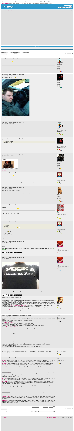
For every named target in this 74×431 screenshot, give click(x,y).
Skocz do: (32, 411)
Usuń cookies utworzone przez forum (54, 417)
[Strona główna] (8, 6)
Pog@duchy (12, 10)
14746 (59, 213)
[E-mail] (57, 70)
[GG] (59, 86)
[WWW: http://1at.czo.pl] (59, 182)
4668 (58, 82)
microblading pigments (5, 368)
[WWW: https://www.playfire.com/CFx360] (57, 86)
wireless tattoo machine (6, 396)
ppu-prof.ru (8, 309)
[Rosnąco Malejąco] (52, 406)
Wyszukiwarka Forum (69, 6)
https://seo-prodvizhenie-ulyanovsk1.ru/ (12, 326)
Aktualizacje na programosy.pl (5, 3)
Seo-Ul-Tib (5, 316)
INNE (8, 10)
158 (58, 66)
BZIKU (5, 242)
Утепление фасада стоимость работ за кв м (18, 305)
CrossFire (5, 75)
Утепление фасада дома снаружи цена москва (11, 297)
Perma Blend (4, 363)
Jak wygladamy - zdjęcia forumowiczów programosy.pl (15, 52)
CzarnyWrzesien (6, 155)
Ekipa (47, 417)
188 (58, 163)
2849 (58, 265)
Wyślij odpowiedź (3, 53)
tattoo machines (4, 385)
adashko (5, 188)
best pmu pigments (9, 366)
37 (69, 53)
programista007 (59, 64)
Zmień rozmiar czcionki (71, 10)
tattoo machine (4, 381)
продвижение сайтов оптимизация (8, 322)
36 (68, 53)
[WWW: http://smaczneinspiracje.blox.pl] (57, 217)
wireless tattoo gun (5, 400)
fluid (57, 211)
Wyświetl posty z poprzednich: (27, 406)
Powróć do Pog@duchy (5, 411)
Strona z (62, 53)
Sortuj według (41, 406)
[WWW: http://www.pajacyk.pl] (59, 200)
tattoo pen (4, 388)
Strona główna (5, 10)
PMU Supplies (4, 360)
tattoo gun (4, 378)
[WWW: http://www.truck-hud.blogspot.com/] (59, 70)
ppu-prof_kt (5, 298)
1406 (58, 196)
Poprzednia (3, 406)
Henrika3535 (59, 357)
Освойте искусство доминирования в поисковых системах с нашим (16, 315)
